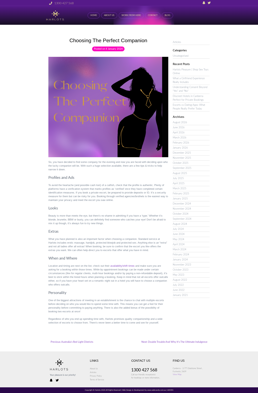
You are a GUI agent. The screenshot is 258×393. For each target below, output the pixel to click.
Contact (153, 15)
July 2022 (178, 285)
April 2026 (179, 132)
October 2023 (180, 270)
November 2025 (182, 158)
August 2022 (180, 280)
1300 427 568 (64, 3)
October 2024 (180, 214)
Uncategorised (180, 56)
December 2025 (182, 153)
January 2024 (180, 259)
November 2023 (182, 265)
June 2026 (179, 127)
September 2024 (182, 219)
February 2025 (181, 193)
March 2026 (179, 137)
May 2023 (178, 275)
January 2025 (180, 198)
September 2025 (182, 168)
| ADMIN (169, 390)
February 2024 (181, 254)
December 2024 (182, 204)
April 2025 (179, 183)
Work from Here (131, 15)
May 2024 (178, 239)
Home (93, 15)
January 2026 (180, 148)
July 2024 (178, 229)
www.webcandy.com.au (156, 390)
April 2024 (179, 244)
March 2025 (179, 188)
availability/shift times (122, 265)
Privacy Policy (96, 376)
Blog (167, 15)
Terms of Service (97, 380)
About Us (109, 15)
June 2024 (179, 234)
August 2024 (180, 224)
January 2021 (180, 295)
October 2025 (180, 163)
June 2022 (179, 290)
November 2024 (182, 209)
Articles (177, 42)
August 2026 (180, 122)
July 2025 (178, 178)
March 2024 (179, 249)
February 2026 (181, 143)
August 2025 (180, 173)
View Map (177, 374)
